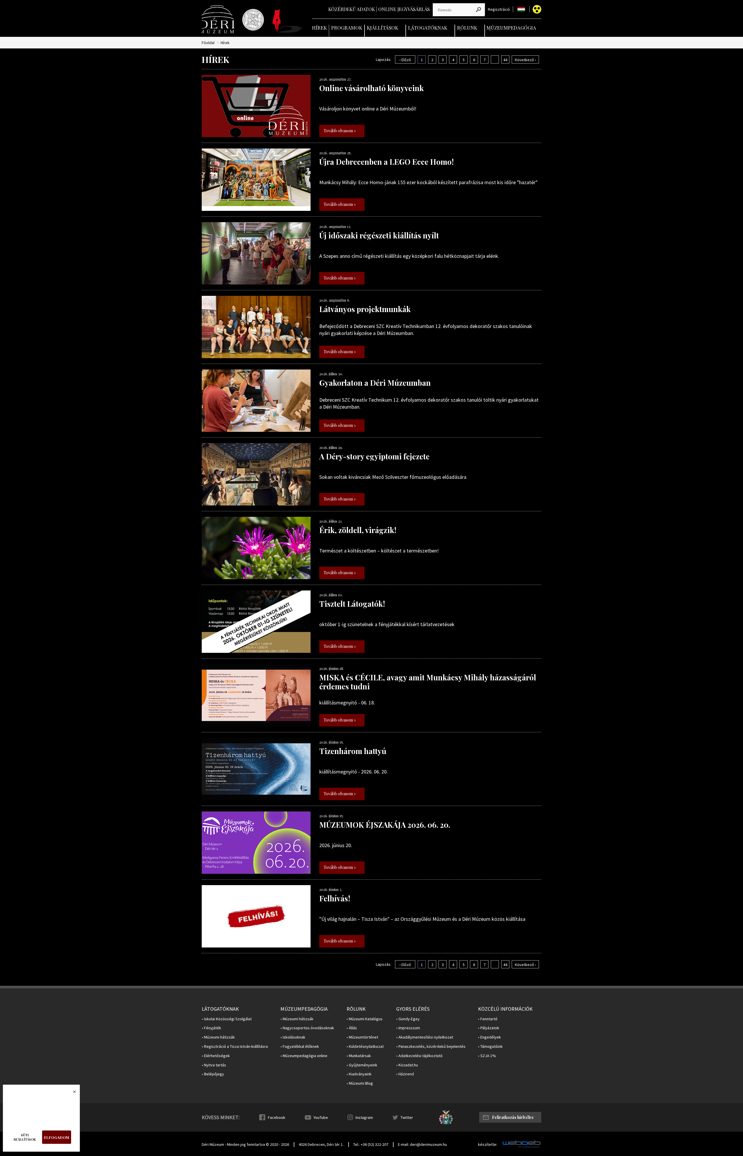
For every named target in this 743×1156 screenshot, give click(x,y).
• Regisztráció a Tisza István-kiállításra (235, 1046)
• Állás (352, 1027)
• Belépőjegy (213, 1074)
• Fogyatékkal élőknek (299, 1046)
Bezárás (71, 1093)
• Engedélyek (489, 1037)
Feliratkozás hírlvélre (513, 1117)
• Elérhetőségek (216, 1055)
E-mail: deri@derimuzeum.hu (422, 1144)
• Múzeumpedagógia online (303, 1055)
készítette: (487, 1144)
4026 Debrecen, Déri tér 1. (321, 1144)
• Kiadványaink (359, 1074)
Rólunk (467, 27)
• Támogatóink (490, 1046)
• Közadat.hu (407, 1065)
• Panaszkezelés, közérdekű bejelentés (431, 1046)
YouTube (320, 1117)
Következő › (525, 59)
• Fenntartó (487, 1019)
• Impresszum (408, 1027)
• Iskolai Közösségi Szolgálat (227, 1019)
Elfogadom (56, 1137)
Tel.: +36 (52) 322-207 (370, 1144)
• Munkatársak (359, 1055)
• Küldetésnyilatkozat (365, 1046)
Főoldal (208, 42)
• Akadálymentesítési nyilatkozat (424, 1037)
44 (505, 59)
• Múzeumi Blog (360, 1083)
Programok (346, 27)
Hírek (319, 27)
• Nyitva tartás (214, 1065)
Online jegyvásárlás (404, 9)
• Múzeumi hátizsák (218, 1037)
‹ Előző (405, 59)
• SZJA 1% (487, 1055)
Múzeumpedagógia (511, 27)
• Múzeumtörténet (362, 1037)
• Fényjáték (211, 1027)
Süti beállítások (25, 1137)
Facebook (276, 1117)
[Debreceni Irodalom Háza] (287, 20)
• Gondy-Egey (408, 1019)
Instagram (364, 1117)
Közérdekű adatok (351, 9)
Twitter (407, 1117)
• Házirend (405, 1074)
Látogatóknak (427, 27)
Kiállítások (382, 27)
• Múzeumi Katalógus (365, 1019)
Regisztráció (499, 9)
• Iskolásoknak (292, 1037)
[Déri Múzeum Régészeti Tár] (253, 19)
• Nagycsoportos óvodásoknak (307, 1027)
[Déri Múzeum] (218, 19)
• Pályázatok (488, 1027)
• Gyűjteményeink (362, 1065)
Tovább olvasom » (340, 130)
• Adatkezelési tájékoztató (419, 1055)
